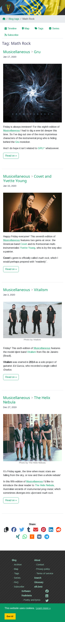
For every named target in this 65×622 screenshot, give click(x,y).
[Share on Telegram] (47, 536)
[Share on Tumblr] (29, 529)
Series (55, 28)
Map (26, 28)
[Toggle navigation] (58, 7)
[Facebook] (47, 591)
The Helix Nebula (44, 485)
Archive (18, 564)
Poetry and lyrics (32, 600)
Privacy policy (43, 569)
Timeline (12, 28)
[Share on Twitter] (22, 529)
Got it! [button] (10, 616)
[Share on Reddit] (58, 529)
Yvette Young (27, 247)
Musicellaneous (11, 130)
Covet (23, 244)
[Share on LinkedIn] (51, 529)
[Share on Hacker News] (32, 536)
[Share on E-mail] (36, 529)
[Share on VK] (39, 536)
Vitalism (31, 352)
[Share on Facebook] (14, 529)
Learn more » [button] (43, 608)
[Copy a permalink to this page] (6, 529)
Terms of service (44, 573)
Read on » (11, 155)
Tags (40, 28)
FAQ (16, 582)
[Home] (8, 7)
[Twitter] (47, 600)
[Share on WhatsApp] (24, 536)
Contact (40, 564)
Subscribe (12, 35)
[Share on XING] (18, 536)
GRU (41, 148)
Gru (17, 142)
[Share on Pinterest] (43, 529)
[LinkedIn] (46, 596)
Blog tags (14, 19)
